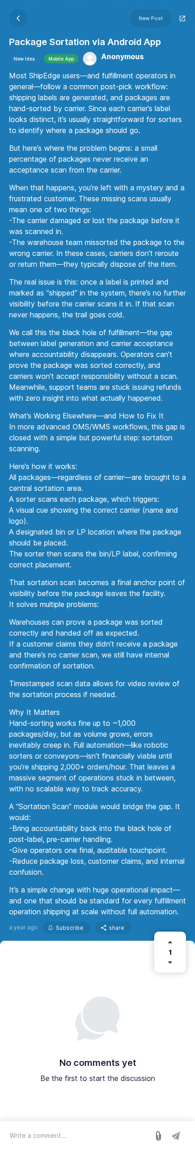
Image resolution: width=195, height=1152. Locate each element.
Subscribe (69, 927)
